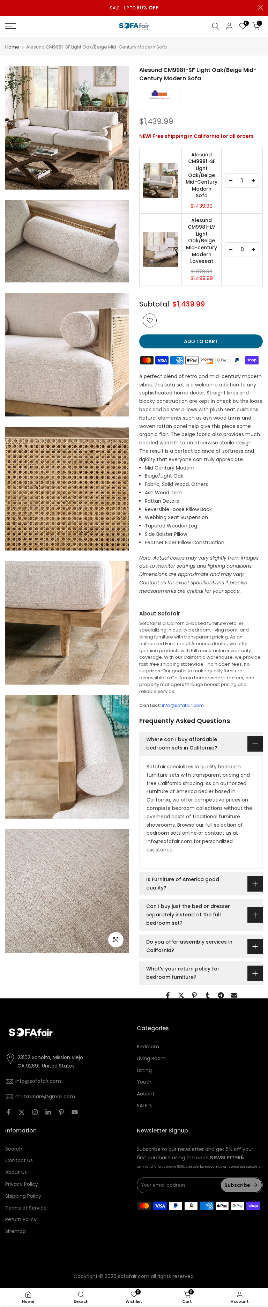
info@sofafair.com (183, 705)
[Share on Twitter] (181, 995)
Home (12, 47)
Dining (144, 1070)
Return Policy (21, 1219)
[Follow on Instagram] (35, 1112)
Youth (144, 1081)
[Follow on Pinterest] (61, 1112)
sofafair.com (133, 1276)
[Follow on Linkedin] (48, 1112)
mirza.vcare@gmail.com (45, 1096)
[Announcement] (134, 8)
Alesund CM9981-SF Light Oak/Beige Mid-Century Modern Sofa (201, 175)
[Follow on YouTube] (75, 1112)
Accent (146, 1093)
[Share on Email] (234, 995)
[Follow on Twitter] (21, 1112)
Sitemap (15, 1231)
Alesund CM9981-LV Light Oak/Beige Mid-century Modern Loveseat (201, 241)
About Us (16, 1172)
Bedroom (148, 1046)
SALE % (144, 1105)
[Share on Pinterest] (194, 995)
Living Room (151, 1058)
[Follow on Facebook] (8, 1112)
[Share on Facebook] (168, 995)
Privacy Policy (21, 1184)
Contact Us (19, 1160)
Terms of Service (26, 1207)
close (7, 7)
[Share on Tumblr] (207, 995)
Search (13, 1148)
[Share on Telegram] (221, 995)
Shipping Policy (23, 1195)
